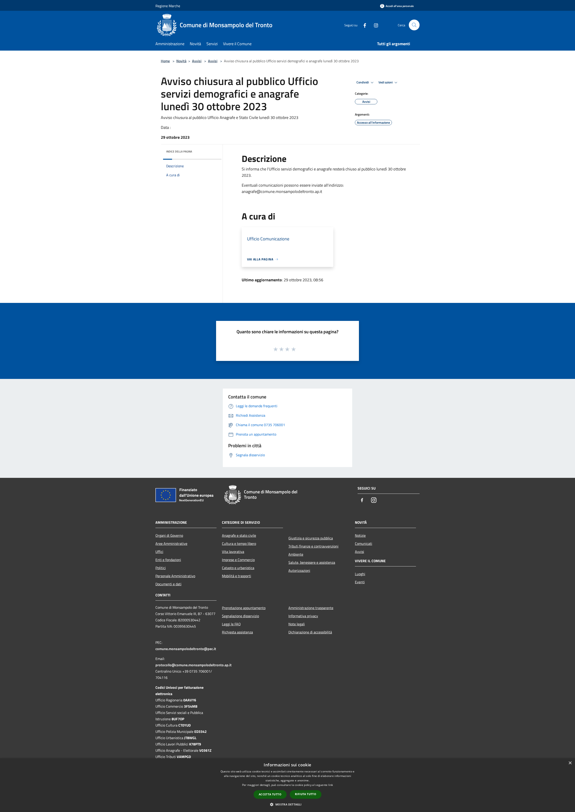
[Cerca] (414, 25)
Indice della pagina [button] (179, 151)
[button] (287, 804)
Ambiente (295, 554)
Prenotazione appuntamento (243, 608)
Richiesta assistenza (237, 632)
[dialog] (287, 785)
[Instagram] (374, 25)
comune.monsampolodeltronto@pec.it (185, 648)
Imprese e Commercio (238, 559)
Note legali (296, 624)
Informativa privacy (303, 616)
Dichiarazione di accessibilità (310, 632)
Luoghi (360, 574)
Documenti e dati (168, 584)
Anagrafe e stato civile (239, 535)
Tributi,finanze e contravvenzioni (313, 546)
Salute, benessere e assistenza (311, 562)
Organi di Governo (169, 535)
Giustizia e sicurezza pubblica (310, 538)
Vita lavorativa (233, 551)
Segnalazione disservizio (240, 616)
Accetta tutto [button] (270, 794)
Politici (160, 567)
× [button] (570, 763)
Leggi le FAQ (231, 624)
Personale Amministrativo (175, 576)
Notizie (360, 535)
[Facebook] (362, 25)
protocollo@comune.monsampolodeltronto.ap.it (193, 665)
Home (165, 61)
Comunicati (363, 543)
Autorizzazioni (299, 570)
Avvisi (196, 61)
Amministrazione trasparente (310, 608)
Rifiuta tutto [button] (305, 794)
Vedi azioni (385, 82)
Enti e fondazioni (168, 559)
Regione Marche (167, 6)
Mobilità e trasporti (236, 576)
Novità (181, 61)
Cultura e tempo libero (239, 543)
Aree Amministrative (171, 543)
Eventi (360, 582)
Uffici (159, 551)
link (330, 785)
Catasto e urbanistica (238, 567)
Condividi (362, 82)
